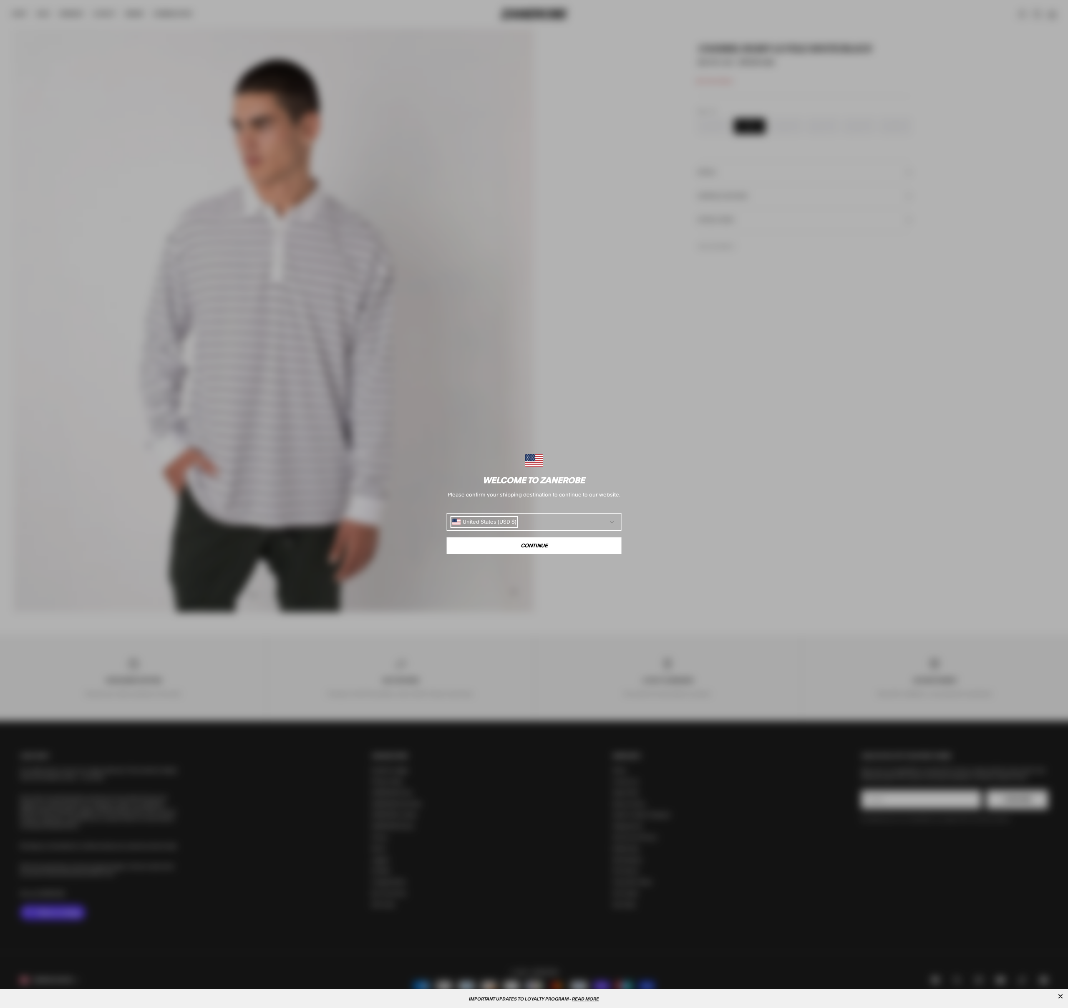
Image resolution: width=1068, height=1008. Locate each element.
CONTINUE (534, 545)
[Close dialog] (1060, 996)
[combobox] (484, 522)
